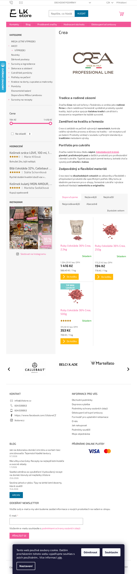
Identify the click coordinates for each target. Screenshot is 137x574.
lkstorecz (19, 420)
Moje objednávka (81, 433)
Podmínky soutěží (81, 429)
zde (59, 557)
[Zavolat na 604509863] (14, 2)
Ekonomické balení (21, 90)
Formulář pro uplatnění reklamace (90, 416)
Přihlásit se (19, 535)
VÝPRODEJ (20, 50)
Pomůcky (16, 86)
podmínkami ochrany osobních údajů (61, 528)
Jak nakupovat (79, 425)
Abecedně (92, 203)
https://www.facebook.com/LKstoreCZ (35, 415)
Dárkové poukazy (20, 59)
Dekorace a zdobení (21, 68)
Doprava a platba (81, 404)
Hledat (81, 13)
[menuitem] (14, 24)
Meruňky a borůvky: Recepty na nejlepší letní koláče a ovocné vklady (37, 462)
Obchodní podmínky (65, 2)
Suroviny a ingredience (23, 63)
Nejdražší (108, 197)
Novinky (15, 54)
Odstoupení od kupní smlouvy (87, 412)
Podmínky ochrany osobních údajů (90, 408)
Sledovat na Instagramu (33, 253)
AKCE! (14, 45)
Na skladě (22, 133)
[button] (126, 369)
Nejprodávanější (71, 203)
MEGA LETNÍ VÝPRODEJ (23, 41)
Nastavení (25, 565)
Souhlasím (111, 552)
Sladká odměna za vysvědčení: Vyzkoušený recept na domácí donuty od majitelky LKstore (36, 473)
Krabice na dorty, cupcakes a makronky (31, 81)
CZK (108, 2)
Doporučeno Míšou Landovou (26, 95)
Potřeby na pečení (20, 77)
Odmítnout (90, 552)
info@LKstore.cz (23, 400)
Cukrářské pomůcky (21, 72)
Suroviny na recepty (21, 99)
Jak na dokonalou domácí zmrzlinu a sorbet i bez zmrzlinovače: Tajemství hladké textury (35, 451)
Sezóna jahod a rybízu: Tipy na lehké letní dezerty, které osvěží (36, 484)
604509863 (21, 405)
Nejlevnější (91, 197)
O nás (75, 421)
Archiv (16, 495)
